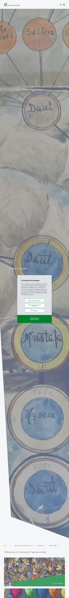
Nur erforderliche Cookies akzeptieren (34, 305)
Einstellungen (34, 310)
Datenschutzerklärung (34, 318)
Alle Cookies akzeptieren (34, 300)
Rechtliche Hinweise (34, 319)
